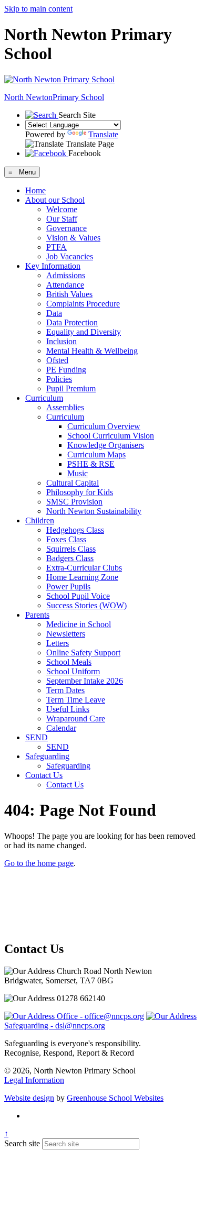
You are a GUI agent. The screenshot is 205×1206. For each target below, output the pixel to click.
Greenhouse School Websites (115, 1097)
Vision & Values (73, 237)
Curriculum (44, 397)
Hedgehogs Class (75, 529)
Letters (57, 643)
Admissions (65, 275)
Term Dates (65, 690)
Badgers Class (70, 558)
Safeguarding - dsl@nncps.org (54, 1025)
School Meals (68, 661)
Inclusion (61, 341)
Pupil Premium (71, 388)
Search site (22, 1143)
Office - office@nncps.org (99, 1016)
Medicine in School (78, 624)
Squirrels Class (71, 548)
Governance (66, 228)
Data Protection (72, 322)
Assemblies (65, 407)
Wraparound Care (75, 718)
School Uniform (73, 671)
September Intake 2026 (84, 680)
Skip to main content (38, 8)
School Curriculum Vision (110, 435)
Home (35, 190)
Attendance (65, 284)
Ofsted (57, 360)
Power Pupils (68, 586)
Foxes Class (66, 539)
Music (77, 473)
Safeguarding (47, 756)
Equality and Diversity (83, 331)
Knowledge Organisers (105, 445)
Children (39, 520)
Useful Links (67, 709)
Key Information (52, 265)
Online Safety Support (83, 652)
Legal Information (34, 1080)
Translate (103, 134)
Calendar (61, 727)
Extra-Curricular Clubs (84, 567)
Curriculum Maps (96, 454)
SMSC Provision (74, 501)
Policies (59, 379)
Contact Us (44, 775)
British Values (69, 294)
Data (54, 313)
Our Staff (61, 218)
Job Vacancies (69, 256)
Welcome (61, 209)
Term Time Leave (75, 699)
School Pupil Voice (78, 595)
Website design (29, 1097)
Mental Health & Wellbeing (92, 350)
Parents (37, 614)
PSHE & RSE (91, 463)
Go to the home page (39, 863)
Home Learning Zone (82, 577)
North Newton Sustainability (93, 511)
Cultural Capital (72, 482)
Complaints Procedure (83, 303)
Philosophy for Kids (79, 492)
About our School (55, 199)
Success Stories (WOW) (86, 605)
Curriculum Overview (103, 426)
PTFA (56, 247)
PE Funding (66, 369)
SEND (36, 737)
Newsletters (65, 633)
